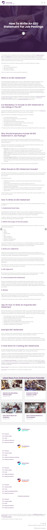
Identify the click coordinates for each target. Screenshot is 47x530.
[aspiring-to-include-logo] (23, 496)
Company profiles (8, 436)
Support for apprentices (9, 440)
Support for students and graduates (11, 457)
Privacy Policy (4, 515)
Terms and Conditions (7, 516)
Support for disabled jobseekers (11, 491)
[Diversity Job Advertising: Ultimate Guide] (11, 385)
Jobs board (6, 433)
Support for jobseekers (9, 474)
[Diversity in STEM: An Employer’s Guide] (35, 385)
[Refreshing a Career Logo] (23, 462)
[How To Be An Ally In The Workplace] (11, 407)
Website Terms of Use (37, 514)
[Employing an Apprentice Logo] (23, 428)
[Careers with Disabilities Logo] (23, 479)
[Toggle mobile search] (42, 2)
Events (5, 438)
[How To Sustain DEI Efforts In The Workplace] (35, 407)
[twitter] (43, 523)
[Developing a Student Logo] (23, 445)
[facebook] (40, 523)
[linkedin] (45, 523)
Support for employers (9, 442)
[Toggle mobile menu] (44, 2)
